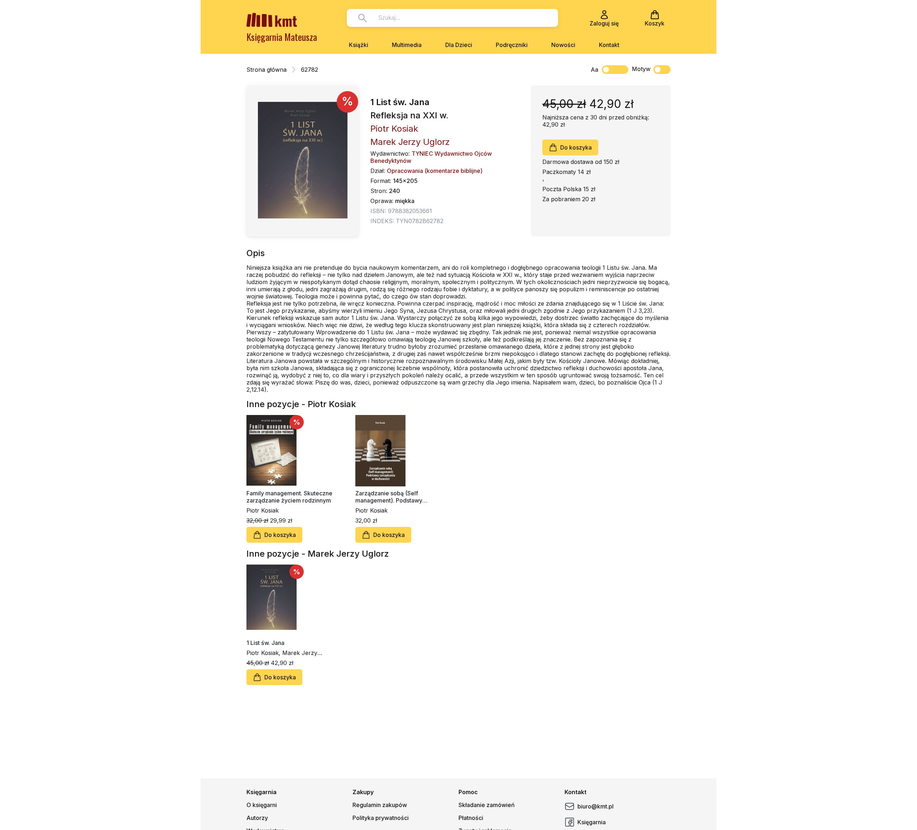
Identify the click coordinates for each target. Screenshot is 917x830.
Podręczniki (512, 44)
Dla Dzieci (458, 44)
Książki (358, 44)
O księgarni (261, 804)
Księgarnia (591, 822)
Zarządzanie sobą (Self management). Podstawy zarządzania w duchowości (392, 497)
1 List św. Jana (265, 642)
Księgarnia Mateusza (281, 37)
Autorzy (257, 817)
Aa (594, 69)
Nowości (563, 44)
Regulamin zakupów (379, 804)
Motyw (641, 68)
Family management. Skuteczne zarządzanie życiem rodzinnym (289, 497)
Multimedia (407, 44)
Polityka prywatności (380, 817)
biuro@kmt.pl (595, 806)
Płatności (470, 817)
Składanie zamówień (486, 804)
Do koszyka (576, 147)
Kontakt (609, 44)
